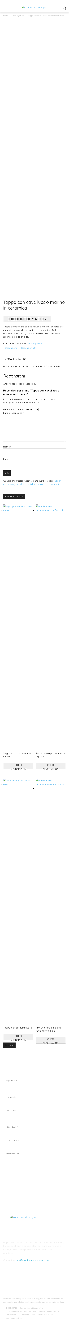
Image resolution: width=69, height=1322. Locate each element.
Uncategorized (18, 15)
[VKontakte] (50, 1282)
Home (5, 15)
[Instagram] (42, 1282)
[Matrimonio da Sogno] (34, 7)
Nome (7, 446)
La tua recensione (13, 412)
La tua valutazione (13, 409)
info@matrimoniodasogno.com (32, 1260)
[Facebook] (26, 1282)
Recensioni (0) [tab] (29, 347)
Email (6, 458)
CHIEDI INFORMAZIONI (27, 319)
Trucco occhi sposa (16, 1123)
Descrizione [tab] (11, 347)
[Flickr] (34, 1282)
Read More (9, 1045)
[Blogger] (19, 1282)
